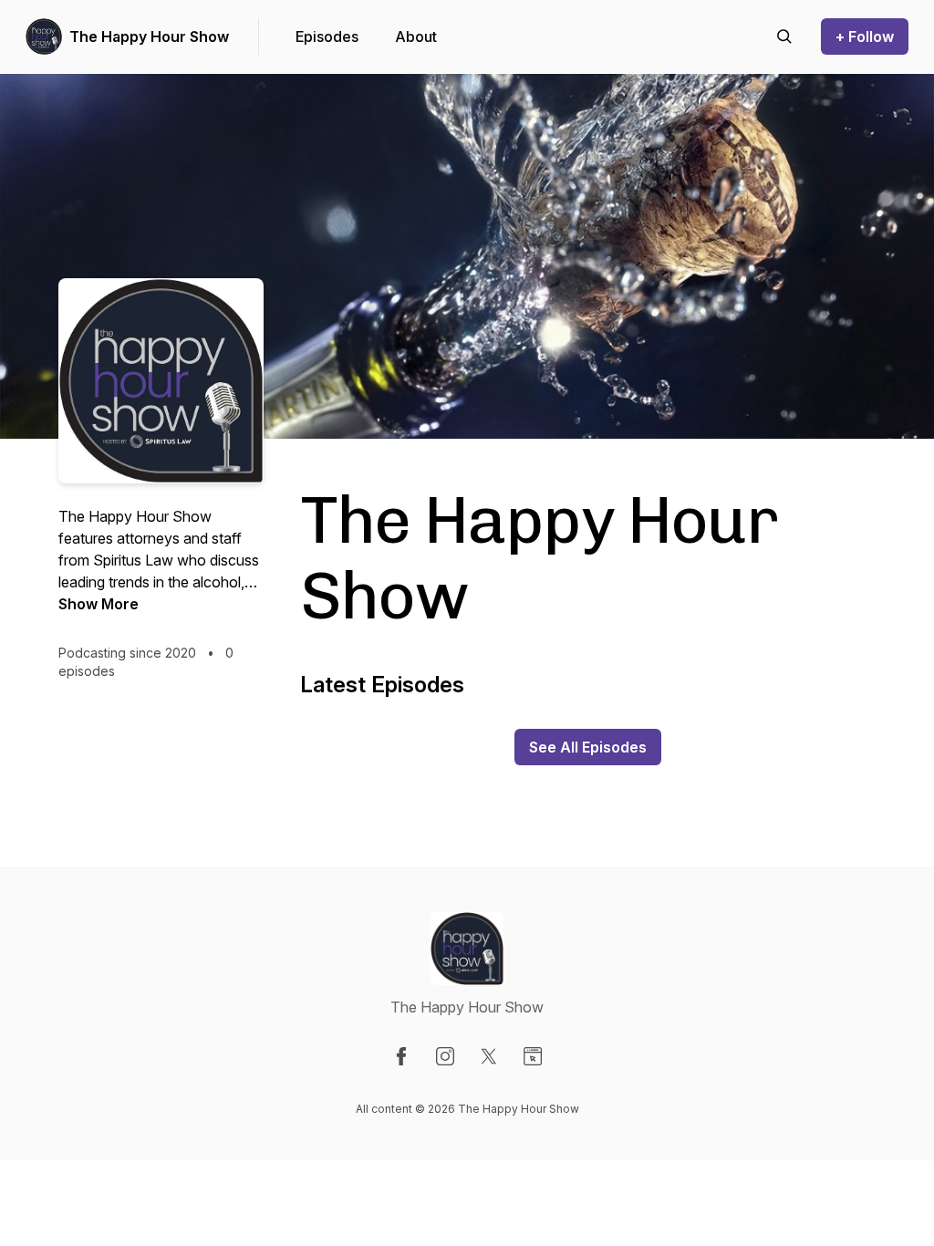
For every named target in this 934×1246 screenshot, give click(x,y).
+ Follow (864, 36)
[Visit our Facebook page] (401, 1056)
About (416, 36)
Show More (98, 604)
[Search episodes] (784, 36)
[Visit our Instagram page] (445, 1056)
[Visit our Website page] (533, 1056)
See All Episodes (588, 747)
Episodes (327, 36)
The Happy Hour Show (149, 36)
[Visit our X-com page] (489, 1056)
